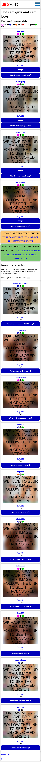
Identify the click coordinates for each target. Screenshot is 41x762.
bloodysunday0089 (20, 283)
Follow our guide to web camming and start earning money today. (22, 254)
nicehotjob (20, 182)
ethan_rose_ (20, 519)
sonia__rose (20, 132)
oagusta (20, 472)
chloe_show (20, 31)
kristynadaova (20, 377)
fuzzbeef (20, 707)
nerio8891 (20, 424)
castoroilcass (20, 660)
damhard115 (21, 330)
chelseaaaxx (20, 566)
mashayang (20, 81)
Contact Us (5, 754)
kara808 (20, 613)
